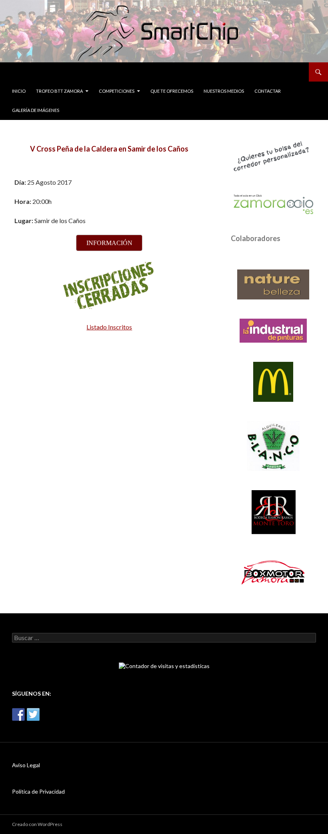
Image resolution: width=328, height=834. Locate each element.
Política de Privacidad (38, 791)
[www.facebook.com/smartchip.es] (18, 714)
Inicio (19, 91)
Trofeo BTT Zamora (59, 91)
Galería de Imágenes (35, 110)
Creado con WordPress (37, 824)
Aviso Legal (26, 765)
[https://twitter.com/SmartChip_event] (33, 714)
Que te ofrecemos (171, 91)
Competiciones (116, 91)
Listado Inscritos (109, 327)
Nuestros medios (224, 91)
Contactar (267, 91)
